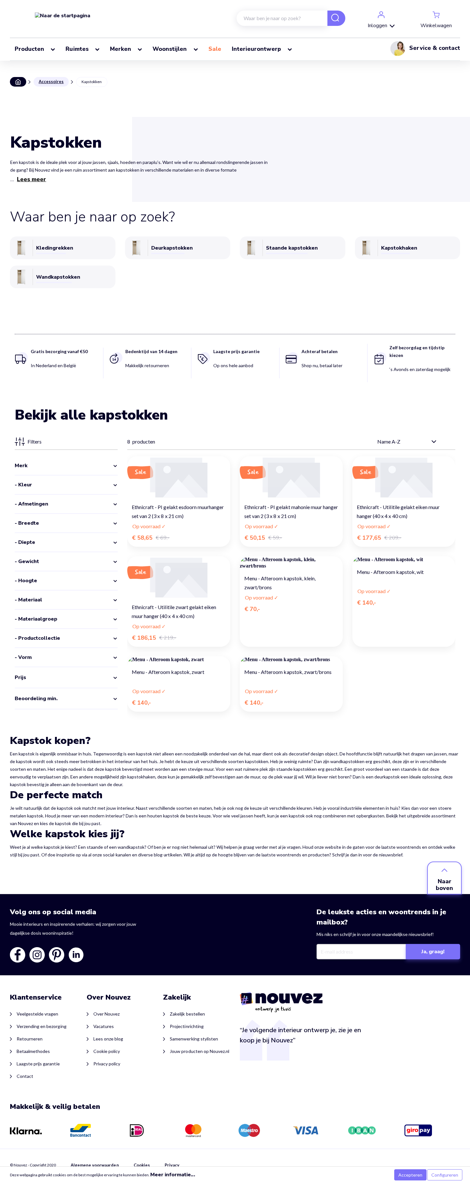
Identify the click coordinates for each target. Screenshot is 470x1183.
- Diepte (25, 542)
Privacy (172, 1165)
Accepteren (410, 1175)
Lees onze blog (108, 1038)
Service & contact (434, 48)
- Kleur (23, 484)
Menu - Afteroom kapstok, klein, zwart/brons (280, 582)
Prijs (20, 677)
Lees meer (31, 179)
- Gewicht (27, 561)
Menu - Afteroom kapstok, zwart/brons (288, 672)
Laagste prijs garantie (38, 1063)
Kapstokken (92, 81)
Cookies (142, 1165)
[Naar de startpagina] (62, 15)
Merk (21, 465)
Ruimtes (78, 49)
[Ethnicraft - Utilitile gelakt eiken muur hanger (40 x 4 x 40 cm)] (403, 477)
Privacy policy (106, 1063)
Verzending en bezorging (42, 1026)
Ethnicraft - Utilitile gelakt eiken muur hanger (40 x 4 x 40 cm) (398, 511)
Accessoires (51, 81)
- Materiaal (28, 599)
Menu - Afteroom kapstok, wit (390, 572)
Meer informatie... (172, 1174)
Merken (121, 49)
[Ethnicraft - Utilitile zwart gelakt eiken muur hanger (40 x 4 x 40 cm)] (178, 577)
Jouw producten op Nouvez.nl (199, 1051)
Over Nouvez (106, 1014)
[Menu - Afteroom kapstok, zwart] (178, 659)
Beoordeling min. (36, 698)
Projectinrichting (186, 1026)
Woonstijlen (170, 49)
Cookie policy (106, 1051)
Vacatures (103, 1026)
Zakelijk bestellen (187, 1014)
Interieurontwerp (257, 49)
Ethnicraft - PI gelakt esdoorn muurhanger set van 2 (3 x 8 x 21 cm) (178, 511)
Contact (25, 1076)
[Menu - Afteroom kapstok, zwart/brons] (291, 659)
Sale (215, 49)
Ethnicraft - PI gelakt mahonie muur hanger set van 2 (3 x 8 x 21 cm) (291, 511)
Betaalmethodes (33, 1051)
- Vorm (23, 657)
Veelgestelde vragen (38, 1014)
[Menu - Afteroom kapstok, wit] (403, 559)
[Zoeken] (332, 19)
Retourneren (30, 1038)
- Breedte (27, 523)
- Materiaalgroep (36, 618)
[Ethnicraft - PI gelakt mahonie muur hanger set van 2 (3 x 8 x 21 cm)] (291, 477)
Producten (30, 49)
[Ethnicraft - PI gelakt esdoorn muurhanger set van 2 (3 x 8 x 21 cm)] (178, 477)
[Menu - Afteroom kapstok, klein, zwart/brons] (291, 562)
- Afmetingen (31, 503)
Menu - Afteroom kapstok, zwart (168, 672)
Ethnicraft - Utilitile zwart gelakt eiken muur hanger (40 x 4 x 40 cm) (174, 611)
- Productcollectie (37, 638)
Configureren (444, 1175)
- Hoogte (26, 580)
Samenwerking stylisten (194, 1038)
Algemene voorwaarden (95, 1165)
